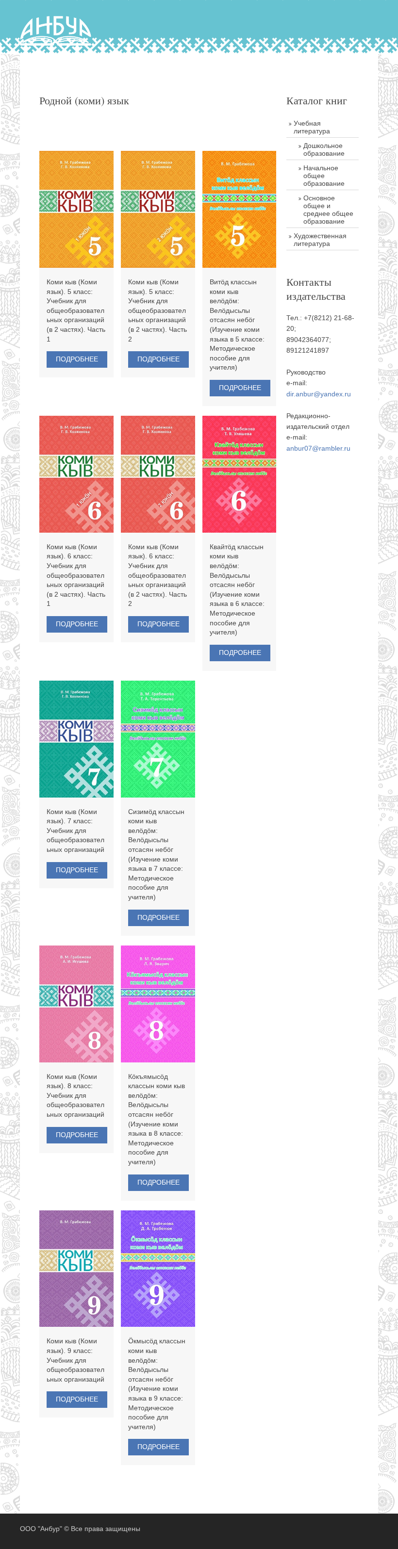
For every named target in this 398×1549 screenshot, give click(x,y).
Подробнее (77, 359)
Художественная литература (320, 239)
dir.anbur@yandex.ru (318, 394)
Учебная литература (312, 127)
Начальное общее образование (324, 175)
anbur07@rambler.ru (318, 448)
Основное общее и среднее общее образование (328, 209)
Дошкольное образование (324, 149)
